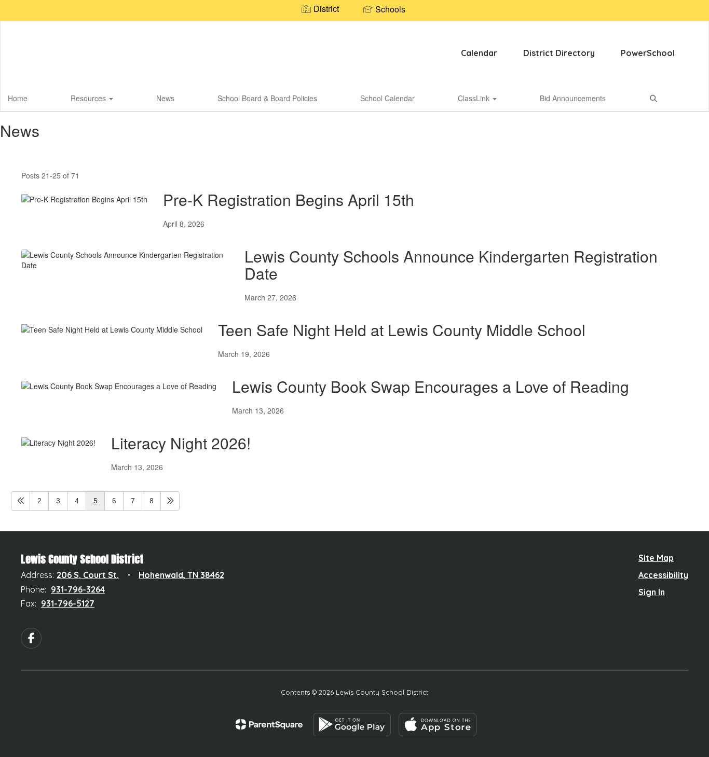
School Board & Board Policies (267, 98)
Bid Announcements (573, 98)
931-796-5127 (67, 603)
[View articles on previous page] (20, 501)
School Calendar (387, 98)
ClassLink (475, 98)
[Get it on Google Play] (352, 724)
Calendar (479, 53)
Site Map (656, 558)
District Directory (559, 53)
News (165, 98)
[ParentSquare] (269, 724)
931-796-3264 (78, 589)
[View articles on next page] (170, 501)
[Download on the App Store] (437, 724)
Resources (89, 98)
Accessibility (663, 575)
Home (18, 98)
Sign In (651, 592)
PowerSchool (648, 53)
